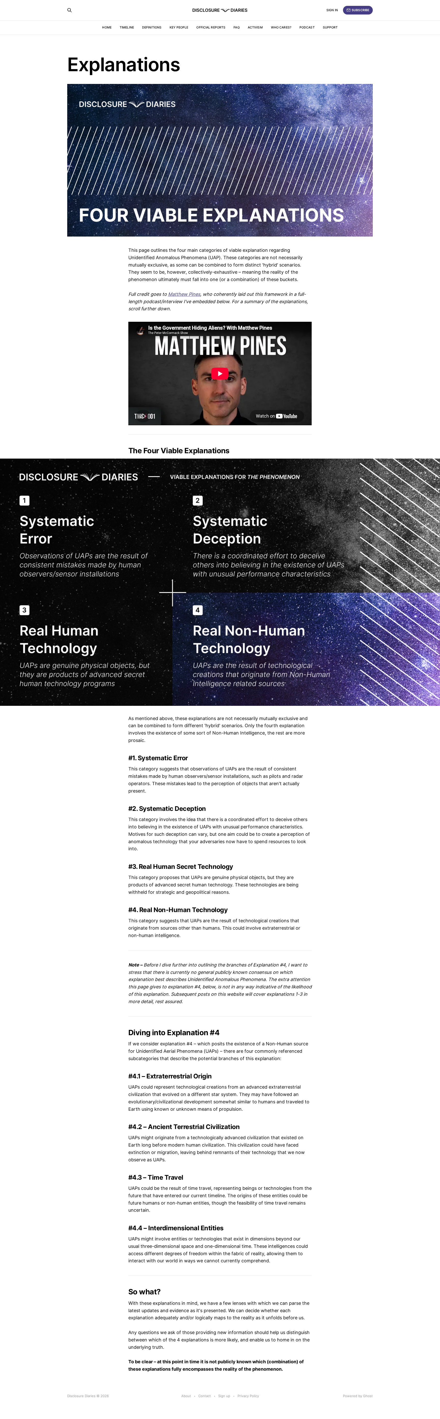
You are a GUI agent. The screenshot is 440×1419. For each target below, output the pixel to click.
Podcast (307, 27)
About (186, 1396)
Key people (179, 27)
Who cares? (281, 27)
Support (330, 27)
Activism (255, 27)
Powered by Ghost (358, 1396)
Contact (204, 1396)
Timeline (127, 27)
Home (106, 27)
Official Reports (210, 27)
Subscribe (360, 10)
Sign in (332, 10)
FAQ (236, 27)
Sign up (224, 1396)
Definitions (151, 27)
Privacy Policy (248, 1396)
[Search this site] (69, 10)
